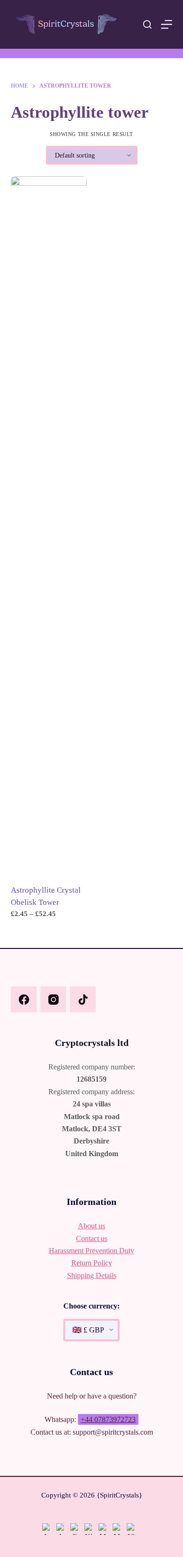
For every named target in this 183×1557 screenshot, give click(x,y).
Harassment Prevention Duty (91, 1251)
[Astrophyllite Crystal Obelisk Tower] (49, 528)
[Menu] (166, 24)
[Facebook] (24, 999)
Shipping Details (91, 1275)
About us (91, 1226)
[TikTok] (83, 999)
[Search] (147, 24)
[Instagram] (53, 999)
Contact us (91, 1238)
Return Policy (91, 1263)
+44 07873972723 (108, 1419)
